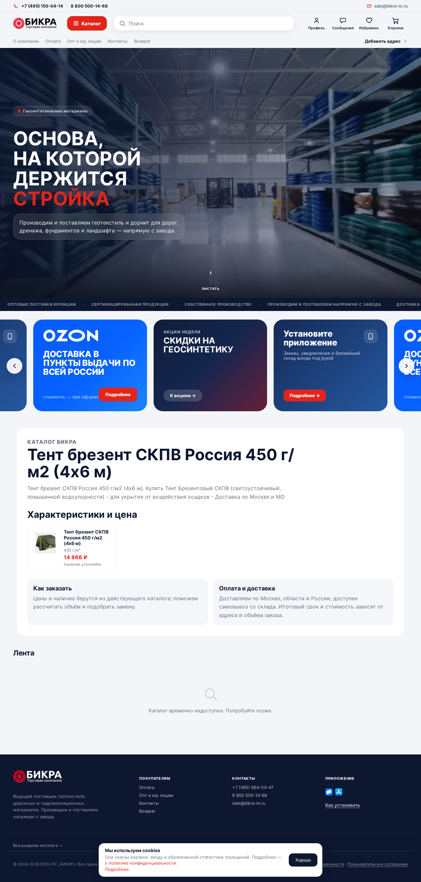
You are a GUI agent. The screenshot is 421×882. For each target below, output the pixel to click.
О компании (26, 41)
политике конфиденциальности (142, 863)
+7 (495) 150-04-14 (42, 6)
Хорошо (303, 860)
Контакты (118, 41)
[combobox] (208, 23)
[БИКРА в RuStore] (329, 792)
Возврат (142, 41)
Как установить (342, 805)
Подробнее (117, 869)
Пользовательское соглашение (377, 864)
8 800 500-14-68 (89, 6)
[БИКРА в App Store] (338, 792)
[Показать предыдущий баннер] (14, 366)
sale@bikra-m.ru (391, 6)
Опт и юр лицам (84, 41)
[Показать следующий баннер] (406, 366)
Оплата (53, 41)
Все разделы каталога (35, 845)
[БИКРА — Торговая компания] (35, 23)
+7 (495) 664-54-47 (252, 787)
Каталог (91, 23)
